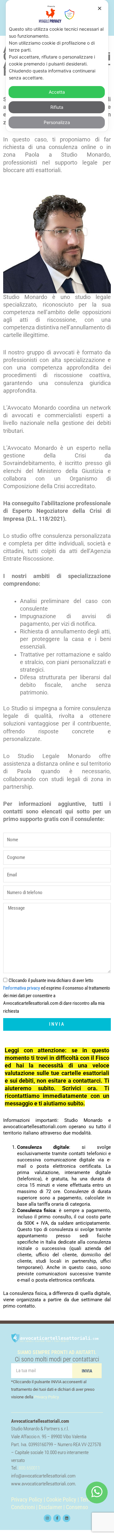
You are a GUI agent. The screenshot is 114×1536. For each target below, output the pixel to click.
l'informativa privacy (21, 988)
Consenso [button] (77, 1507)
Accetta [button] (57, 92)
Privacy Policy (46, 1397)
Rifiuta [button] (56, 107)
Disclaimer (50, 1507)
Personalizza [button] (57, 122)
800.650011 (29, 1468)
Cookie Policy (61, 1499)
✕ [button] (99, 8)
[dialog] (57, 66)
